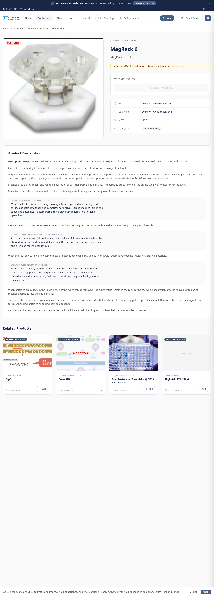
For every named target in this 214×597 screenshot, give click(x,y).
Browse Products (143, 3)
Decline (193, 591)
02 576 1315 (11, 9)
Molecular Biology (38, 28)
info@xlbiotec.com (31, 9)
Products (43, 18)
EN (204, 9)
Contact (86, 18)
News (72, 18)
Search (167, 18)
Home (28, 18)
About (60, 18)
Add (44, 388)
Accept (206, 591)
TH (210, 9)
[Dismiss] (209, 3)
